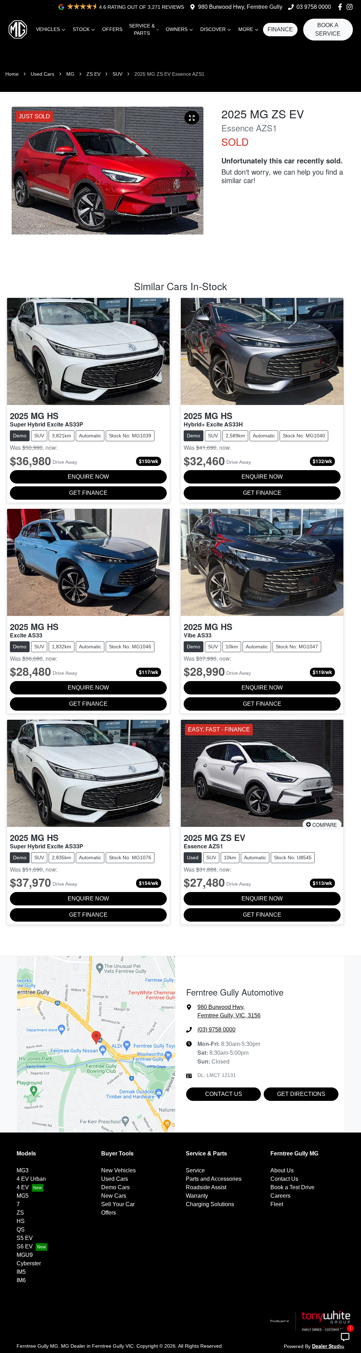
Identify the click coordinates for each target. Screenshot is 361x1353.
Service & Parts (142, 29)
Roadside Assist (206, 1187)
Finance (280, 29)
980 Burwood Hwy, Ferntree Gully (240, 7)
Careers (280, 1196)
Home (12, 74)
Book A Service (328, 29)
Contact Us (223, 1094)
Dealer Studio (328, 1345)
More (245, 29)
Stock (81, 29)
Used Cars (42, 74)
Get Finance (88, 493)
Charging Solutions (210, 1204)
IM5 (21, 1272)
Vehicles (48, 29)
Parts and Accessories (213, 1179)
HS (21, 1221)
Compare (324, 824)
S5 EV (25, 1238)
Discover (213, 29)
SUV (117, 74)
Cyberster (29, 1263)
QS (21, 1230)
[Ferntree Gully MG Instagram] (351, 7)
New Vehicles (118, 1170)
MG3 (23, 1170)
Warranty (197, 1196)
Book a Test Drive (292, 1187)
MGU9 (25, 1255)
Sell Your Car (118, 1204)
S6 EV (25, 1246)
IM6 (21, 1280)
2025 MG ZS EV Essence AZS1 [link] (169, 74)
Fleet (276, 1204)
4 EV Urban (31, 1179)
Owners (177, 29)
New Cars (113, 1196)
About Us (282, 1170)
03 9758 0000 (313, 7)
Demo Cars (115, 1187)
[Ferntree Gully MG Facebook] (341, 7)
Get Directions (301, 1094)
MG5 (23, 1196)
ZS (20, 1213)
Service (195, 1170)
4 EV (23, 1187)
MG (70, 74)
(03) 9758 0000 (216, 1030)
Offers (112, 29)
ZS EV (93, 74)
